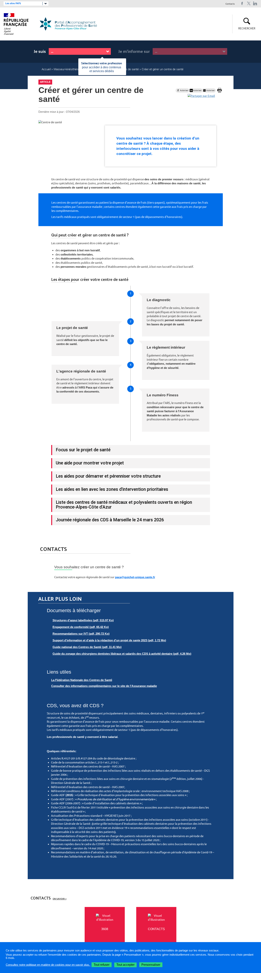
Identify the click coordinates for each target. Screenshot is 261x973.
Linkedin (255, 4)
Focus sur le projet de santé (83, 449)
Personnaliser (150, 964)
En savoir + (59, 899)
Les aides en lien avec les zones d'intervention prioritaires (112, 489)
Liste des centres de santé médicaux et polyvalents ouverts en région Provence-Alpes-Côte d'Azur (124, 505)
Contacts (230, 4)
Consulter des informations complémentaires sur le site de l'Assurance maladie (104, 686)
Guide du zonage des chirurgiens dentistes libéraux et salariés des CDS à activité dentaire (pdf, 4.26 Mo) (122, 653)
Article (45, 82)
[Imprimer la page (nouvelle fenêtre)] (219, 90)
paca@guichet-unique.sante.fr (135, 577)
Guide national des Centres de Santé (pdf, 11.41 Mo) (87, 647)
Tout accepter (125, 964)
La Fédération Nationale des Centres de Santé (81, 680)
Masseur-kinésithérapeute (70, 69)
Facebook (242, 4)
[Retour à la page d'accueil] (70, 24)
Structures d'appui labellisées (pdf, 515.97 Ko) (83, 620)
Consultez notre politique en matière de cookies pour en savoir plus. (48, 964)
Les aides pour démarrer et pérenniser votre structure (108, 476)
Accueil (46, 69)
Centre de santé (129, 69)
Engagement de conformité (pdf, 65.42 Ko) (81, 627)
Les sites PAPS (13, 3)
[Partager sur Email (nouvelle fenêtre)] (201, 96)
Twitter (248, 4)
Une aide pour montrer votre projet (90, 463)
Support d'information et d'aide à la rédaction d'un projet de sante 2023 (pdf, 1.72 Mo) (109, 640)
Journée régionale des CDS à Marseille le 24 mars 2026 (110, 519)
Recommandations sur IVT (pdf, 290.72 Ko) (81, 633)
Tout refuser (101, 964)
